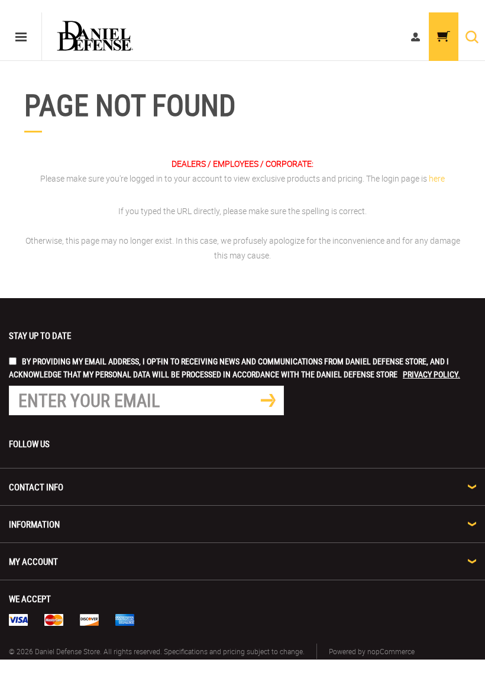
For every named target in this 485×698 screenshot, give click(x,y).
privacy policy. (431, 374)
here (437, 178)
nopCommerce (391, 651)
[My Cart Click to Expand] (443, 36)
